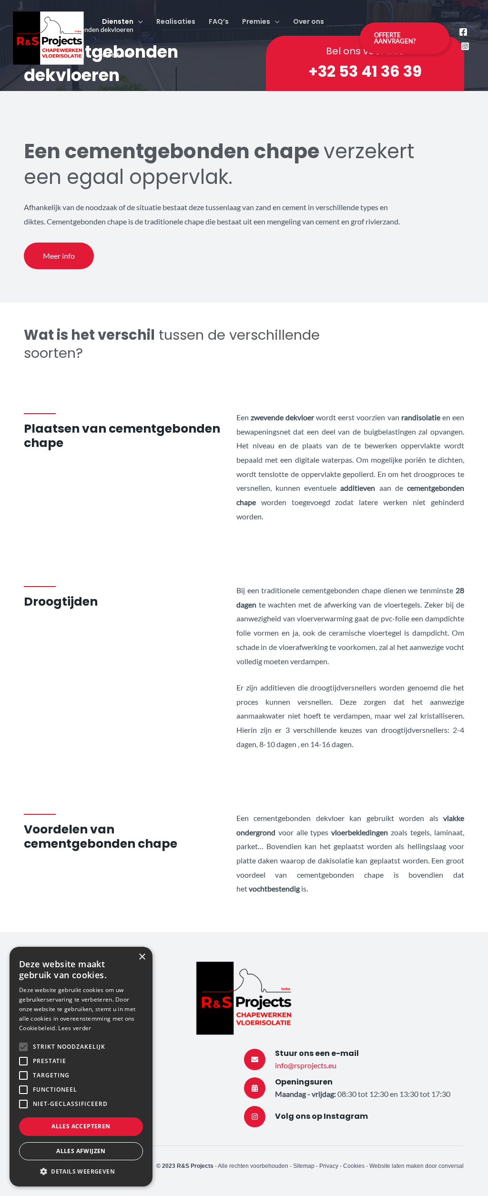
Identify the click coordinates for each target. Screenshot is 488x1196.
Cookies (354, 1166)
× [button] (141, 957)
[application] (138, 21)
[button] (81, 1171)
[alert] (81, 1066)
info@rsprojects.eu (305, 1065)
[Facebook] (463, 32)
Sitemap (304, 1166)
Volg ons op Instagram (321, 1116)
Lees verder (74, 1028)
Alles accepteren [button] (80, 1126)
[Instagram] (465, 46)
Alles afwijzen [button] (81, 1151)
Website (380, 1166)
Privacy (328, 1166)
